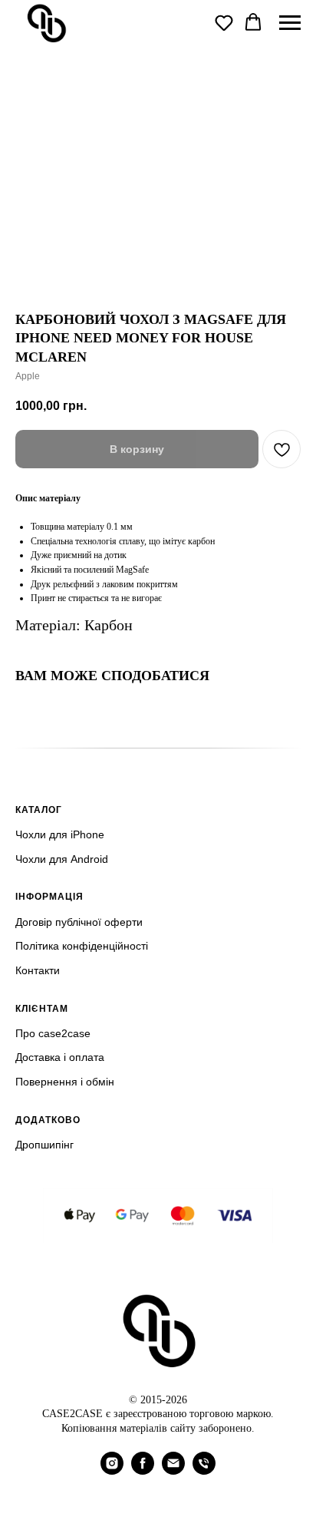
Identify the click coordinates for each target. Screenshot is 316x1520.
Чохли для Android (61, 859)
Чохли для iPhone (59, 834)
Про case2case (53, 1033)
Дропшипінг (44, 1144)
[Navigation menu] (290, 23)
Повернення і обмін (64, 1082)
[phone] (204, 1470)
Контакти (37, 970)
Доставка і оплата (59, 1057)
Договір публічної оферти (79, 922)
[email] (173, 1470)
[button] (224, 22)
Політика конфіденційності (81, 946)
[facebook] (142, 1470)
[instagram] (111, 1470)
